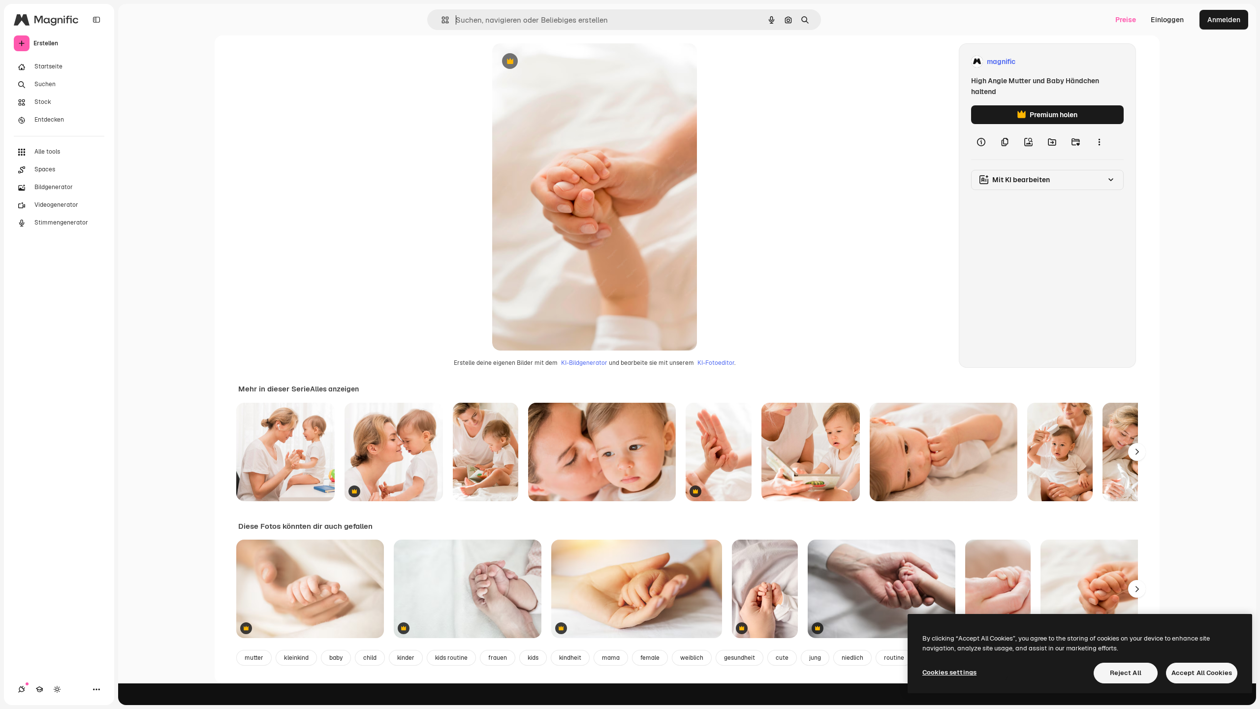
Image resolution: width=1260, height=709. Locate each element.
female (650, 658)
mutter (254, 658)
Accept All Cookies (1201, 673)
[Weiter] (1137, 452)
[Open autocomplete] (441, 20)
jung (815, 658)
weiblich (691, 658)
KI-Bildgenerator (584, 363)
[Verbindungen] (22, 689)
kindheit (570, 658)
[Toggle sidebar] (96, 20)
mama (611, 658)
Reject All (1125, 673)
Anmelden (1223, 19)
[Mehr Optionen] (1099, 142)
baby (336, 658)
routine (894, 658)
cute (782, 658)
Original (555, 61)
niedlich (852, 658)
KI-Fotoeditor (715, 363)
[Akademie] (39, 689)
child (370, 658)
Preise (1125, 19)
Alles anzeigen (334, 389)
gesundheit (739, 658)
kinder (405, 658)
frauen (497, 658)
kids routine (451, 658)
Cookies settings (949, 672)
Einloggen (1167, 19)
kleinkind (296, 658)
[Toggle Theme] (57, 689)
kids (533, 658)
